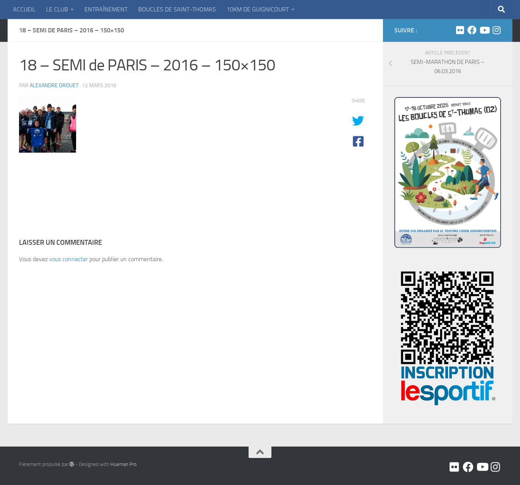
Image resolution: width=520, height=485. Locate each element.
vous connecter (68, 259)
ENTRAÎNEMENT (106, 9)
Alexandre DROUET (54, 85)
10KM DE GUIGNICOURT (258, 9)
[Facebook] (472, 30)
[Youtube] (484, 30)
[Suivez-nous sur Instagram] (496, 30)
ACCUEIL (24, 9)
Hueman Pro (123, 464)
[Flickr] (459, 30)
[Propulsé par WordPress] (71, 464)
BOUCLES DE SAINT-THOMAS (177, 9)
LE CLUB (57, 9)
